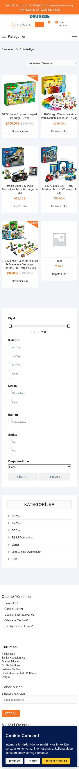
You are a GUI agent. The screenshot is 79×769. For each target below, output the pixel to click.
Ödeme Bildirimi (13, 609)
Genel (15, 544)
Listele (23, 477)
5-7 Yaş (16, 530)
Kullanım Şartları (11, 669)
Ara (39, 24)
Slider (15, 559)
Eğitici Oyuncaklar (22, 537)
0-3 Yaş (16, 516)
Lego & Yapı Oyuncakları (26, 551)
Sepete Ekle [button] (20, 206)
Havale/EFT (11, 603)
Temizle (54, 477)
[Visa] (12, 633)
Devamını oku (20, 131)
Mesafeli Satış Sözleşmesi (19, 614)
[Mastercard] (4, 633)
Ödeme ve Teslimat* (16, 620)
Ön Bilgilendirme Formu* (18, 626)
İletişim (6, 677)
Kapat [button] (56, 9)
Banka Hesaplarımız (13, 657)
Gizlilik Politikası (11, 665)
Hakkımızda (8, 653)
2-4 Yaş (16, 523)
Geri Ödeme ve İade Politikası (19, 673)
